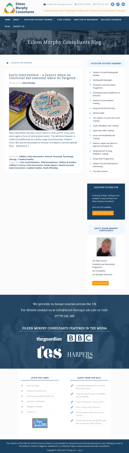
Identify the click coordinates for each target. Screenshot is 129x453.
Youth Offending (50, 168)
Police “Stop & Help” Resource (88, 407)
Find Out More (100, 283)
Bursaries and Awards (35, 401)
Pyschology (68, 156)
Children (23, 156)
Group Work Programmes (103, 159)
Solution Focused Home (36, 391)
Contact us (31, 412)
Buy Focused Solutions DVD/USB (40, 396)
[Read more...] (22, 146)
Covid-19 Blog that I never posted (89, 402)
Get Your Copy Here (103, 213)
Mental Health (98, 113)
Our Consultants (98, 271)
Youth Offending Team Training (105, 126)
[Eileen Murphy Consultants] (7, 63)
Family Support (50, 165)
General (48, 156)
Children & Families (67, 162)
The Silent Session (100, 171)
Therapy (13, 159)
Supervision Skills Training (103, 130)
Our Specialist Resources (102, 274)
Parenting (57, 156)
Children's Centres (17, 165)
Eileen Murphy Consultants (19, 8)
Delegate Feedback (34, 406)
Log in (79, 450)
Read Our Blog (33, 385)
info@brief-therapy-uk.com (59, 4)
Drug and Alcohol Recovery (104, 108)
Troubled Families (26, 159)
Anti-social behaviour (30, 162)
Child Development (49, 162)
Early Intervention (36, 156)
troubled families (34, 168)
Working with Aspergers (102, 80)
